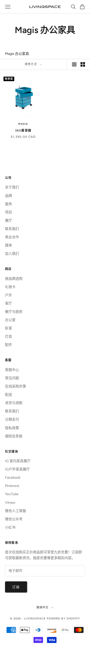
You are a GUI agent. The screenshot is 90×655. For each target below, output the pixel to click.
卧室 (8, 328)
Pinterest (12, 486)
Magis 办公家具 (17, 54)
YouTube (11, 494)
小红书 (10, 527)
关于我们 (12, 187)
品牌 (8, 196)
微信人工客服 (15, 511)
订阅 (16, 587)
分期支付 (12, 419)
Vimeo (10, 502)
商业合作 (12, 237)
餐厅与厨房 (13, 312)
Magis (23, 123)
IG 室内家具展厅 (17, 461)
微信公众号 (13, 519)
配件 (8, 345)
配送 (8, 394)
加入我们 (12, 253)
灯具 (8, 336)
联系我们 (12, 229)
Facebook (12, 477)
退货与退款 (13, 403)
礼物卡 (10, 287)
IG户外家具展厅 (17, 469)
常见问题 (12, 378)
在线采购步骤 (15, 386)
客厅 (8, 303)
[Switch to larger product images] (74, 64)
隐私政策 (12, 428)
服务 (8, 204)
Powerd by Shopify (63, 618)
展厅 (8, 220)
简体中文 (42, 607)
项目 (8, 212)
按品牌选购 (13, 279)
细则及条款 (13, 436)
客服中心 (12, 370)
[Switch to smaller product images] (82, 64)
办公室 (10, 320)
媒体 (8, 245)
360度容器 (23, 130)
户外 (8, 295)
